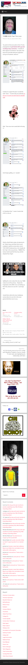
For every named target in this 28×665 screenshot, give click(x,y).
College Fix (5, 616)
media (13, 334)
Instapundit (5, 635)
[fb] (15, 409)
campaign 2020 (8, 330)
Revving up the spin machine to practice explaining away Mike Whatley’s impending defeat (13, 507)
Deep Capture (6, 625)
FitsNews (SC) (6, 628)
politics (17, 334)
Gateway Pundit (7, 632)
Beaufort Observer (7, 600)
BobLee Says (6, 604)
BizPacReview (6, 602)
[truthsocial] (9, 409)
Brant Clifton (18, 38)
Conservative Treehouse (9, 621)
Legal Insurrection (7, 637)
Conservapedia (6, 618)
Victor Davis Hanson (8, 656)
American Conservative (8, 595)
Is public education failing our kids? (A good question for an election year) (13, 542)
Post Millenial (6, 642)
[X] (12, 409)
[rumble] (18, 409)
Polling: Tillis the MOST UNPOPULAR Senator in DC (7, 320)
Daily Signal (5, 623)
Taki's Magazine (6, 649)
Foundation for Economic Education (12, 630)
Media (18, 330)
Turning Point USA (7, 653)
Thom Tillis (9, 332)
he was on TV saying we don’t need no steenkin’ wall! (14, 95)
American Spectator (8, 597)
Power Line (5, 644)
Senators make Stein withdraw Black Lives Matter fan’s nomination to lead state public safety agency (13, 548)
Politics (4, 332)
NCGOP (22, 330)
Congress (14, 330)
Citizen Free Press (7, 614)
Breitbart (5, 607)
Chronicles (5, 611)
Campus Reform (7, 609)
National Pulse (6, 639)
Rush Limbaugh (7, 646)
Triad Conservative (7, 651)
